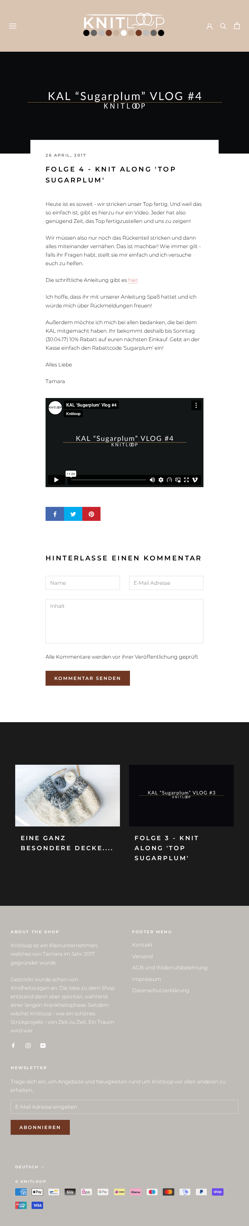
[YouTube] (43, 1045)
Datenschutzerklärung (160, 990)
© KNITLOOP (30, 1181)
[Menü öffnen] (12, 26)
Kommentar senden (87, 678)
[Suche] (223, 26)
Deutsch (27, 1167)
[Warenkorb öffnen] (237, 25)
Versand (142, 956)
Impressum (146, 979)
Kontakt (142, 945)
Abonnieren (40, 1127)
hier (133, 280)
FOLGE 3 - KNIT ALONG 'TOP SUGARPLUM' (167, 848)
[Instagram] (28, 1045)
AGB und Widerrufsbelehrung (170, 968)
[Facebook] (13, 1045)
